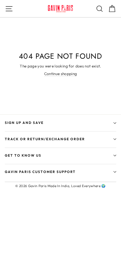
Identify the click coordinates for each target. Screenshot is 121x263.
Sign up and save (24, 122)
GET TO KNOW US (23, 155)
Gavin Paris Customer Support (40, 172)
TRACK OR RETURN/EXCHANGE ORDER (45, 139)
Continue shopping (60, 73)
